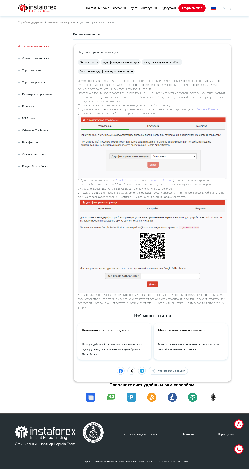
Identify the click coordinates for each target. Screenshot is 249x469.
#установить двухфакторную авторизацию (106, 71)
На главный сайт (97, 8)
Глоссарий (119, 8)
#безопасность (89, 62)
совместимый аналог (160, 180)
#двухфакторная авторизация (121, 62)
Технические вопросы (61, 22)
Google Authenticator (128, 180)
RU (219, 8)
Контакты (189, 434)
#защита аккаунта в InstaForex (162, 62)
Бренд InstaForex (94, 461)
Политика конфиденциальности (140, 434)
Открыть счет (192, 8)
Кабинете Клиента (207, 109)
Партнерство (226, 434)
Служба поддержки (30, 22)
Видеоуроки (167, 8)
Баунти (133, 8)
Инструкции (149, 8)
